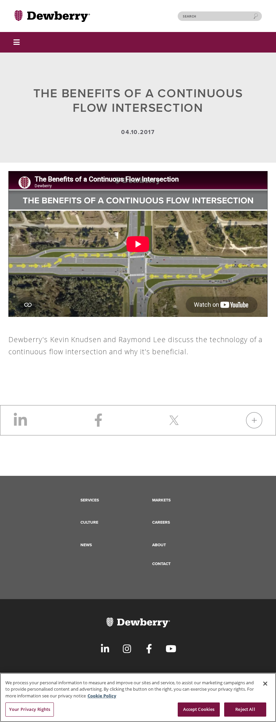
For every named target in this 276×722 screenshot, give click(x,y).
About (159, 545)
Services (89, 500)
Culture (89, 522)
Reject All (245, 709)
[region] (138, 697)
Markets (161, 500)
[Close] (265, 683)
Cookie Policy (102, 696)
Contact (161, 563)
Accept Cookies (199, 709)
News (86, 545)
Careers (161, 522)
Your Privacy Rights (29, 709)
